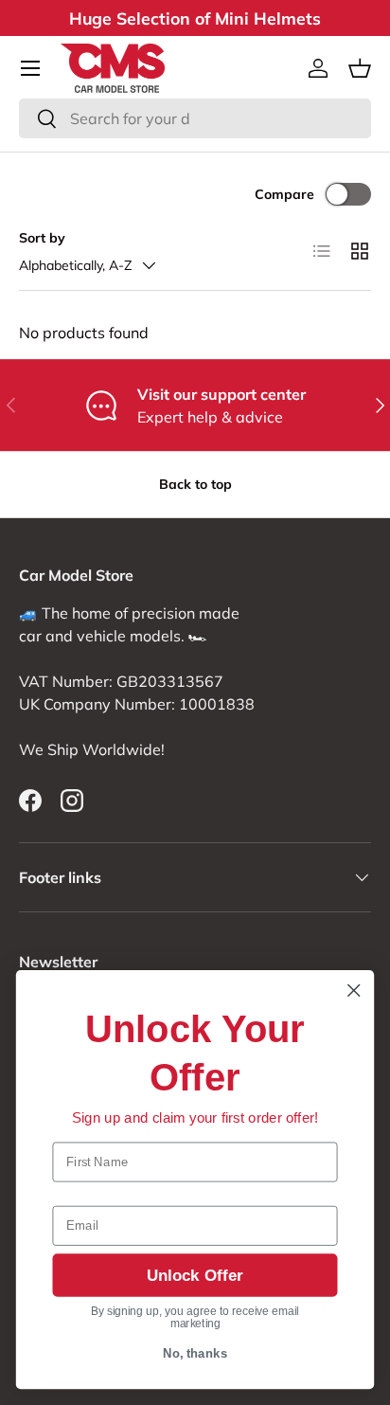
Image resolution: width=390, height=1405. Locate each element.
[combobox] (195, 118)
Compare (284, 194)
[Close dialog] (353, 990)
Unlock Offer (195, 1275)
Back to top (195, 484)
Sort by (42, 237)
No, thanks (195, 1353)
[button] (360, 68)
